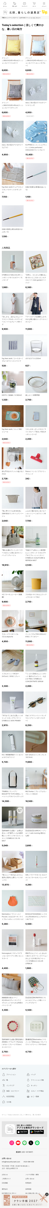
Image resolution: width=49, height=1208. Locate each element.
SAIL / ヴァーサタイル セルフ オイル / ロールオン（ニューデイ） (36, 877)
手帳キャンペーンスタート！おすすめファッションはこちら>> (21, 18)
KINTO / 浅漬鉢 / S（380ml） (12, 395)
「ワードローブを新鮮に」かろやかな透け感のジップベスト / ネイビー (36, 319)
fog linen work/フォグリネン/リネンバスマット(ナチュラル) (12, 189)
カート (34, 6)
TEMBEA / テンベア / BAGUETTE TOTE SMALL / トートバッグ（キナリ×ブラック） (13, 793)
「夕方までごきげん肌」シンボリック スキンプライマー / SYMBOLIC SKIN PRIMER (12, 718)
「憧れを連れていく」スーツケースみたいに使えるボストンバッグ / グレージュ (12, 552)
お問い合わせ (29, 1179)
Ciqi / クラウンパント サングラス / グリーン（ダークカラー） (35, 718)
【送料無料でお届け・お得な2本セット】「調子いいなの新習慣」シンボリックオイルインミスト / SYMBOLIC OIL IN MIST (12, 836)
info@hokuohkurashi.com (11, 1162)
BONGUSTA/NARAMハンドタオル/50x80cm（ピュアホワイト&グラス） (36, 916)
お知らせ (5, 1174)
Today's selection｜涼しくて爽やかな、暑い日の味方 (24, 1115)
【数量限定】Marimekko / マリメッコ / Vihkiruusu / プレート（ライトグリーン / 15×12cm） (36, 1041)
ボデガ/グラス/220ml (33, 358)
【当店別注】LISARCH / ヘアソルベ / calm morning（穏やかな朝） (35, 833)
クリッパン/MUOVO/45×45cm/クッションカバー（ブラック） (12, 105)
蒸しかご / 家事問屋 (32, 395)
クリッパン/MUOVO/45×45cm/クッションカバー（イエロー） (12, 60)
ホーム (5, 6)
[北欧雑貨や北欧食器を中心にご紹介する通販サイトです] (24, 12)
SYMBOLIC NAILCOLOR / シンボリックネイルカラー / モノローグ (12, 277)
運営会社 (5, 1189)
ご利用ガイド (6, 1179)
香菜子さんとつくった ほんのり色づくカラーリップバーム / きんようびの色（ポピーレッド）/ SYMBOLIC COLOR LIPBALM (36, 958)
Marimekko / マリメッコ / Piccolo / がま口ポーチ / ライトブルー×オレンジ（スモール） (13, 916)
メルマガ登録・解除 (32, 1174)
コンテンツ (24, 6)
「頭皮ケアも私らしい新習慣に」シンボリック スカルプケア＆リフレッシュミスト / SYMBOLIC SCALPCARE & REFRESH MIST (35, 555)
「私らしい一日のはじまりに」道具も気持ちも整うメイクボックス (12, 877)
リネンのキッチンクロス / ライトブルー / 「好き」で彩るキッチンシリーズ (35, 431)
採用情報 (28, 1189)
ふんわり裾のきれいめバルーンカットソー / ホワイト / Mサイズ (35, 513)
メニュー (44, 6)
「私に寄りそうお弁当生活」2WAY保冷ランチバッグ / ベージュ (12, 513)
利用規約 (28, 1183)
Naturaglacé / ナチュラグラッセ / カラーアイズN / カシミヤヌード (13, 955)
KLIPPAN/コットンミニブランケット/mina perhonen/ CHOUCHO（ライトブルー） (36, 147)
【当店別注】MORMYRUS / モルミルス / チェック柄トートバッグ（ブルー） (35, 1000)
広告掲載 (5, 1183)
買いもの (14, 6)
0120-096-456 (29, 1162)
